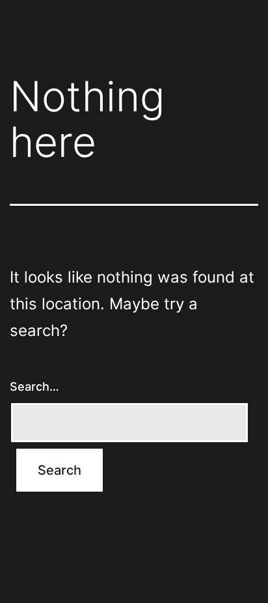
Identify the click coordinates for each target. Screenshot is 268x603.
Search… (34, 386)
